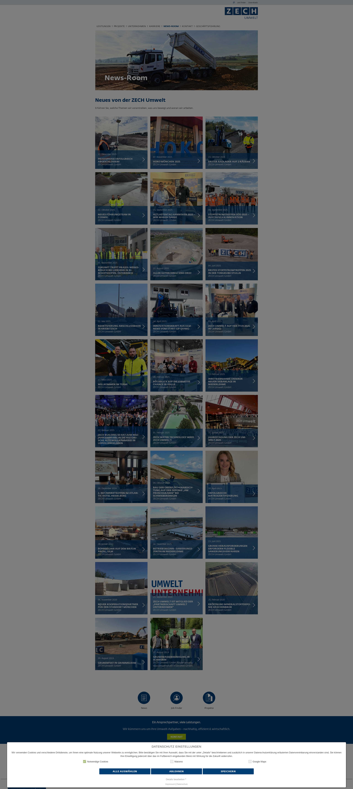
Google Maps (259, 761)
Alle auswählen (125, 771)
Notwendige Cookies (97, 761)
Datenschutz (182, 784)
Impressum (170, 784)
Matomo (178, 761)
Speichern (228, 771)
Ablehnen (176, 771)
